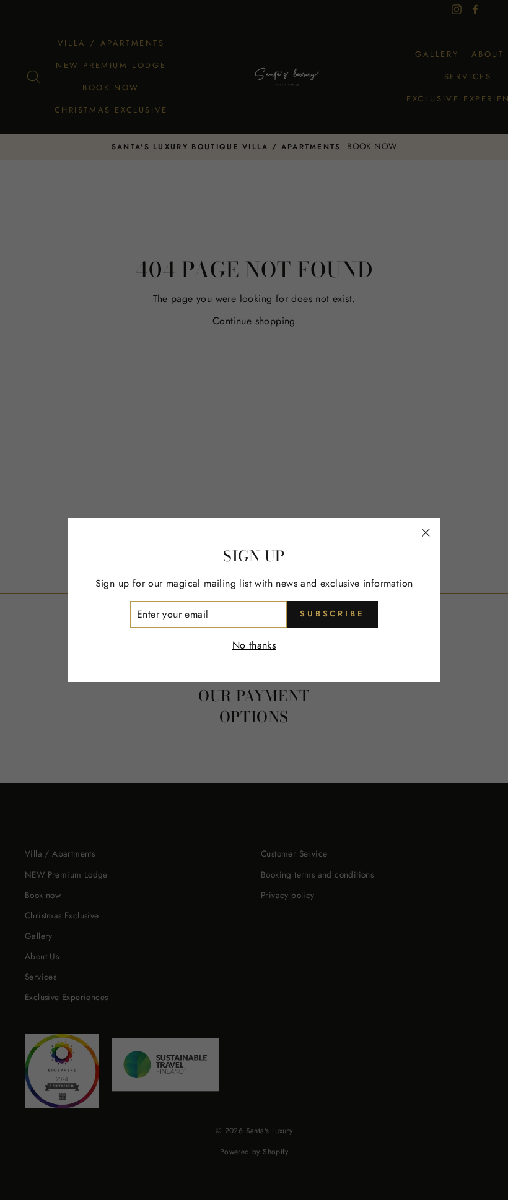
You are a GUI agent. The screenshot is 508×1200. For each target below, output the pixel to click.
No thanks (254, 645)
